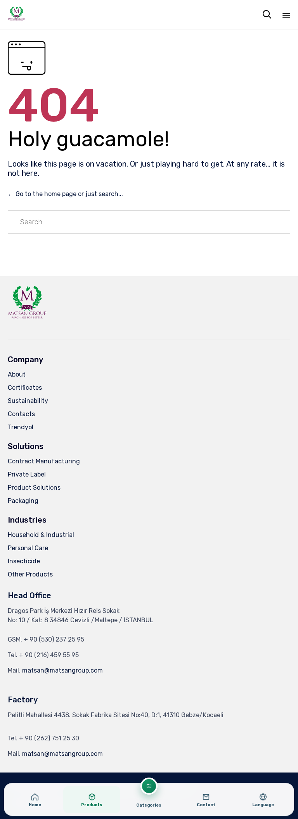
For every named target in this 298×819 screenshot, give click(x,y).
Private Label (27, 474)
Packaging (23, 500)
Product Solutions (34, 487)
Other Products (30, 574)
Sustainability (28, 400)
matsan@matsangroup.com (62, 670)
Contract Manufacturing (44, 461)
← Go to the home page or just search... (65, 194)
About (17, 374)
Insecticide (24, 561)
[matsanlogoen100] (27, 320)
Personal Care (28, 548)
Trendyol (20, 427)
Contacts (21, 414)
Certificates (25, 387)
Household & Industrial (41, 535)
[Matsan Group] (16, 14)
